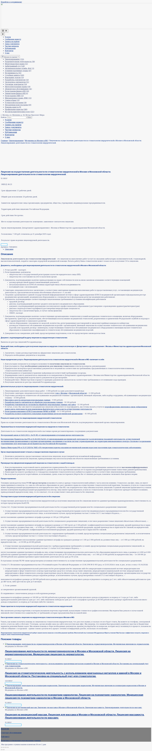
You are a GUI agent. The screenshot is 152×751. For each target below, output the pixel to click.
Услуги (8, 37)
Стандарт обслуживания (11, 733)
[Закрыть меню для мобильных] (3, 34)
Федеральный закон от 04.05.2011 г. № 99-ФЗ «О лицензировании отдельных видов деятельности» (42, 435)
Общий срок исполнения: (12, 197)
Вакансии (5, 729)
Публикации (10, 48)
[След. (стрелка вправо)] (4, 749)
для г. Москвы (61, 393)
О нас (7, 53)
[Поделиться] (6, 747)
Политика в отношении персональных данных (21, 740)
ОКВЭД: (4, 184)
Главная (4, 140)
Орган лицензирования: (11, 228)
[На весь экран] (4, 747)
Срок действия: (7, 215)
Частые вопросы (12, 46)
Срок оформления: (9, 190)
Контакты (9, 51)
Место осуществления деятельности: (16, 221)
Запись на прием (12, 41)
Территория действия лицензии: (15, 209)
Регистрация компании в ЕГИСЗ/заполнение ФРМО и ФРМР (30, 411)
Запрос (4, 245)
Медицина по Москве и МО (36, 140)
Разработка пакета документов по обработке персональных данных (34, 402)
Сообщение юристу (13, 39)
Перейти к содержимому (11, 2)
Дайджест (5, 736)
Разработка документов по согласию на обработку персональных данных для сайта (40, 404)
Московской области (77, 393)
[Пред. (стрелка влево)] (1, 749)
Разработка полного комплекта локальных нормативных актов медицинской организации (44, 414)
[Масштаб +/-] (1, 747)
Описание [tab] (9, 249)
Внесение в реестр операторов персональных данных (27, 400)
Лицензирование (16, 140)
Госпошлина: (6, 234)
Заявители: (6, 203)
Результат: (5, 240)
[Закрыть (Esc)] (8, 747)
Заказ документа (12, 44)
